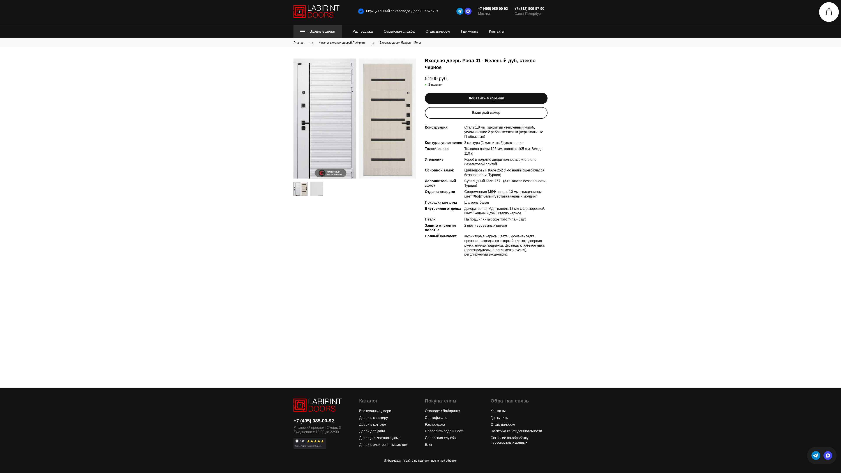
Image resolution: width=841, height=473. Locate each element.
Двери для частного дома (380, 438)
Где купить (469, 31)
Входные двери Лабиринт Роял (400, 42)
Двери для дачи (372, 431)
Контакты (496, 31)
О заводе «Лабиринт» (442, 411)
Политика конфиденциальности (516, 431)
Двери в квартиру (373, 418)
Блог (429, 445)
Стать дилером (438, 31)
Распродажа (363, 31)
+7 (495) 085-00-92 (493, 9)
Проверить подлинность (444, 431)
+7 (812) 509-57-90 (529, 9)
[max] (468, 11)
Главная (298, 42)
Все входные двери (375, 411)
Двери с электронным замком (383, 445)
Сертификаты (436, 418)
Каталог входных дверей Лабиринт (342, 42)
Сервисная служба (399, 31)
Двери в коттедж (372, 424)
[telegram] (459, 11)
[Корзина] (829, 12)
